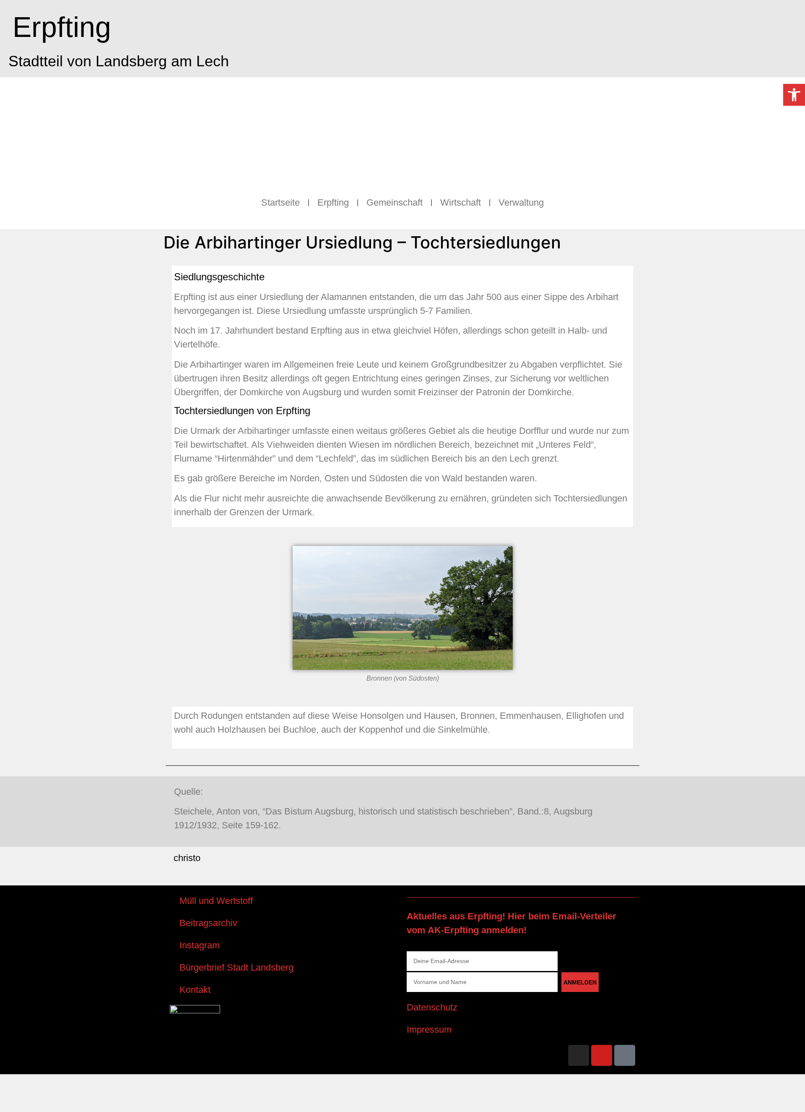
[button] (794, 95)
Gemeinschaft (394, 202)
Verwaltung (521, 202)
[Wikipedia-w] (624, 1055)
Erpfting (62, 27)
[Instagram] (578, 1055)
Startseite (280, 202)
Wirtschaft (460, 202)
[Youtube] (601, 1055)
